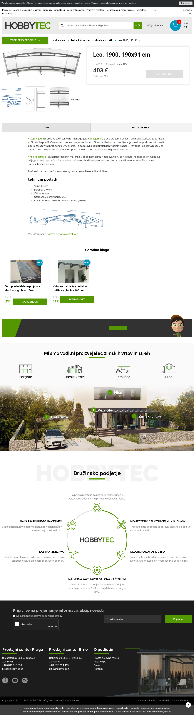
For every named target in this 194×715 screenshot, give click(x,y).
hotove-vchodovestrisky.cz (62, 234)
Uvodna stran (58, 40)
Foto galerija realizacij (30, 10)
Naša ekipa (100, 661)
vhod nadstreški (104, 40)
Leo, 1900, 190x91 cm (129, 40)
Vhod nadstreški (37, 156)
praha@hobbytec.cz (12, 668)
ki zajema (95, 138)
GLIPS (165, 700)
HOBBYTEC (36, 700)
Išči (137, 25)
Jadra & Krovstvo (80, 40)
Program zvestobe (95, 10)
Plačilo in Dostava (10, 10)
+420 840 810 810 (12, 665)
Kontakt (98, 668)
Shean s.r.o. (186, 700)
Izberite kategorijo (23, 40)
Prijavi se (178, 619)
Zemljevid (7, 661)
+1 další (75, 99)
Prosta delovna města (106, 658)
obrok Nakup (59, 10)
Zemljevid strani (71, 700)
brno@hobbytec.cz (59, 668)
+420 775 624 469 (59, 665)
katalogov (47, 10)
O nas (97, 665)
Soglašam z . (39, 615)
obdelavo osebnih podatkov (46, 615)
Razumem (185, 3)
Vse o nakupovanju (76, 10)
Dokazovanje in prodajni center (120, 10)
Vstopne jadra (36, 138)
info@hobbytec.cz (156, 25)
